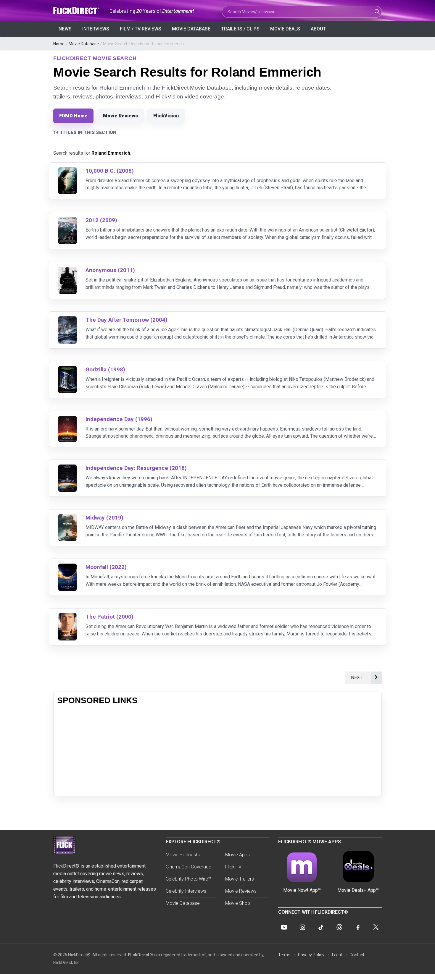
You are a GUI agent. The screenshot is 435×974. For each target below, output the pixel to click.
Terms (284, 954)
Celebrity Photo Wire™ (188, 879)
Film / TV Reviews (140, 29)
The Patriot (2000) (109, 616)
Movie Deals (285, 29)
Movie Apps (237, 854)
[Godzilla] (67, 370)
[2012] (67, 220)
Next (358, 677)
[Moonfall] (67, 567)
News (65, 29)
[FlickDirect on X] (376, 927)
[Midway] (67, 518)
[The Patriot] (67, 617)
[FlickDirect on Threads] (339, 927)
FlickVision (166, 116)
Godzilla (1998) (105, 369)
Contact (356, 954)
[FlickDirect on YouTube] (284, 927)
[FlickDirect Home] (77, 10)
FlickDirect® (140, 954)
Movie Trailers (239, 879)
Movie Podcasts (183, 854)
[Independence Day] (67, 419)
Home (59, 43)
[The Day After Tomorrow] (67, 320)
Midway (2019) (104, 517)
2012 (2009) (101, 220)
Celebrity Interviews (186, 891)
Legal (337, 954)
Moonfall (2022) (106, 567)
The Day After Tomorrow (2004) (126, 319)
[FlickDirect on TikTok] (321, 927)
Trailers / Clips (240, 29)
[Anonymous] (67, 270)
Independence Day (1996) (119, 419)
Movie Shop (237, 903)
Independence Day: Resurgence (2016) (136, 468)
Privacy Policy (311, 954)
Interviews (95, 29)
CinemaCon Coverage (188, 867)
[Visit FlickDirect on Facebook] (357, 927)
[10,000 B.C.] (67, 171)
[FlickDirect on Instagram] (302, 927)
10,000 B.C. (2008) (110, 170)
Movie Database (191, 29)
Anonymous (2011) (110, 270)
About (318, 29)
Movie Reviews (120, 116)
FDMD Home (73, 116)
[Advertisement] (217, 750)
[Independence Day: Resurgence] (67, 468)
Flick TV (233, 867)
